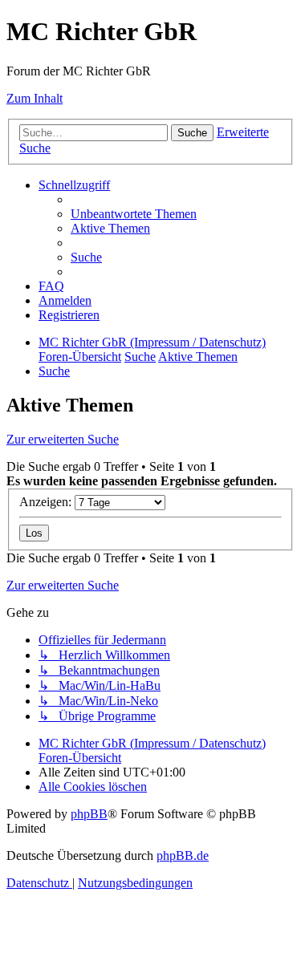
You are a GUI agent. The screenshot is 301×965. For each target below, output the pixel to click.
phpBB (89, 814)
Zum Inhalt (34, 98)
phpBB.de (183, 855)
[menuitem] (134, 214)
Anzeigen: (47, 502)
